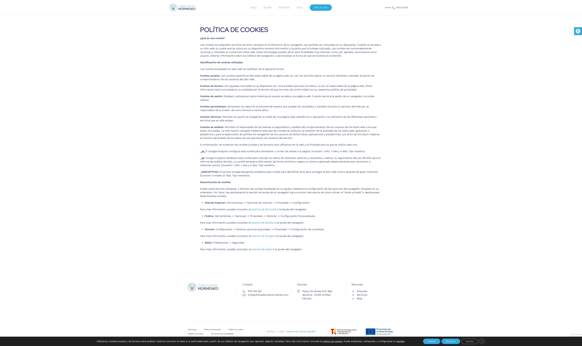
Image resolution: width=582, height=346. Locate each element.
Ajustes (469, 341)
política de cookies (332, 341)
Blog (300, 7)
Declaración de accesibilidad (222, 334)
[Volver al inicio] (183, 8)
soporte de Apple (261, 249)
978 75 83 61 (402, 7)
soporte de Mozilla (262, 222)
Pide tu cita (320, 7)
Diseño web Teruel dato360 (301, 331)
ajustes (400, 341)
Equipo (267, 7)
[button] (578, 31)
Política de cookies (236, 329)
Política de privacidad (212, 329)
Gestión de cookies (195, 334)
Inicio (253, 7)
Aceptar (432, 341)
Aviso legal (192, 329)
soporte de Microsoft (263, 209)
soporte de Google (262, 236)
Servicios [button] (284, 7)
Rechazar (451, 341)
